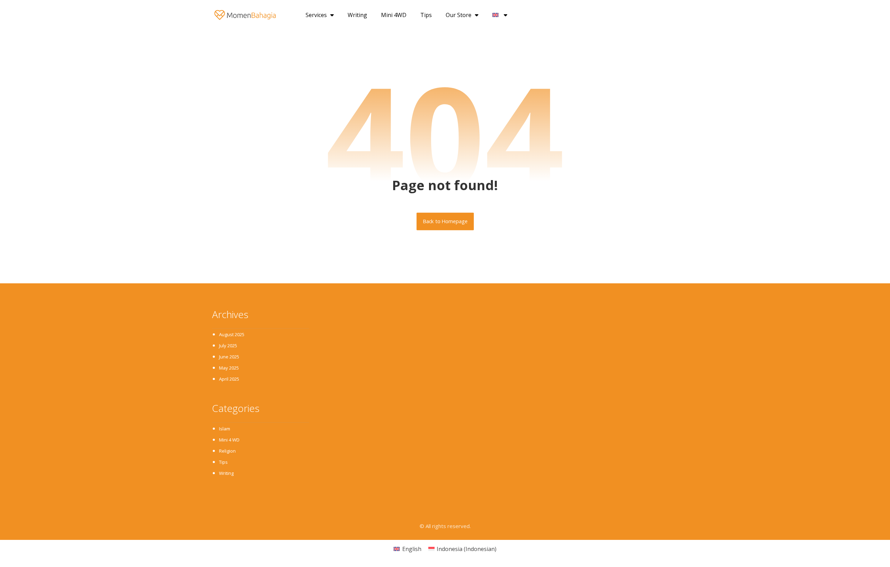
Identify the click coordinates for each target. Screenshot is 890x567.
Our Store (458, 15)
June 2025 (229, 357)
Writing (357, 15)
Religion (227, 451)
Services (316, 15)
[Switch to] (499, 15)
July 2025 (228, 345)
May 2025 (229, 368)
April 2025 (229, 379)
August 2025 (231, 334)
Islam (224, 429)
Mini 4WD (393, 15)
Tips (426, 15)
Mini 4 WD (229, 440)
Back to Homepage (445, 221)
